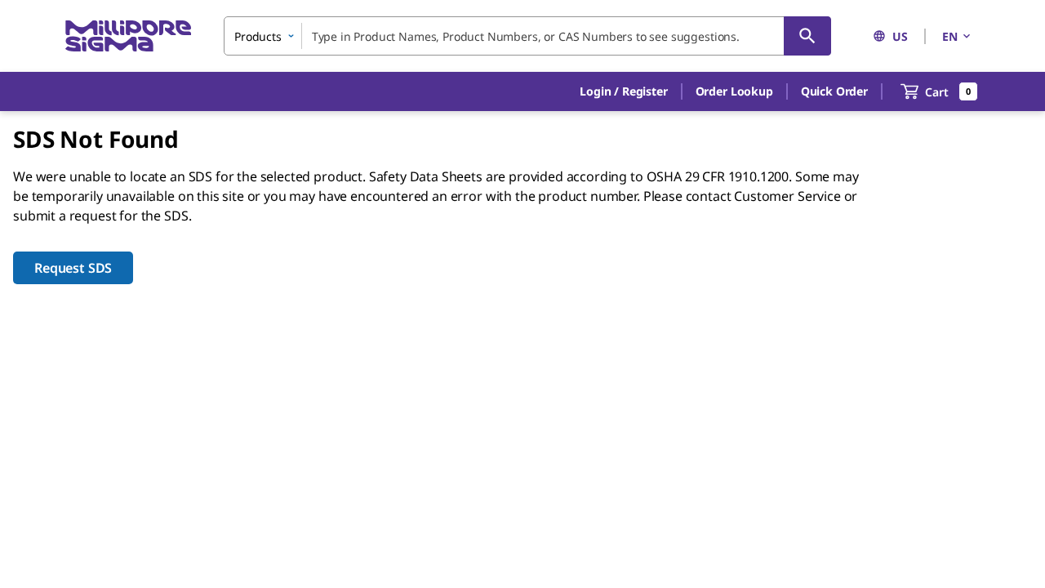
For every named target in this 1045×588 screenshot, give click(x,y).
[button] (623, 91)
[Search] (807, 36)
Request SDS (73, 268)
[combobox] (527, 36)
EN (950, 36)
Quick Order (834, 91)
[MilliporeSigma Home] (128, 36)
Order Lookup (734, 91)
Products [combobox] (258, 36)
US (900, 36)
